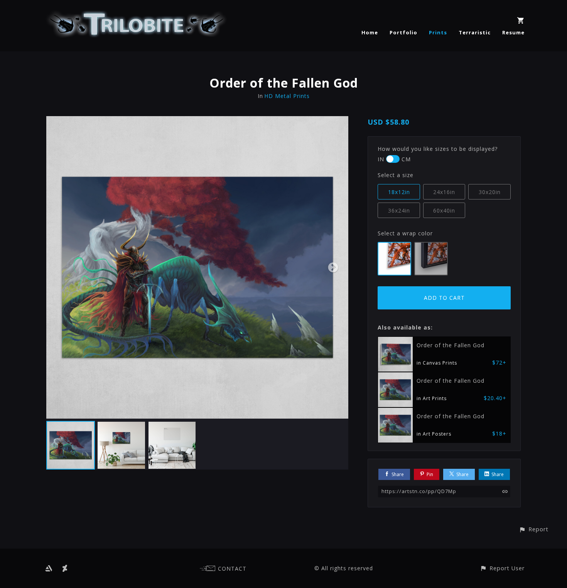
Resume (513, 32)
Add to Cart (444, 297)
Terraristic (475, 32)
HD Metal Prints (287, 96)
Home (369, 32)
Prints (438, 32)
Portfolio (403, 32)
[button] (534, 529)
